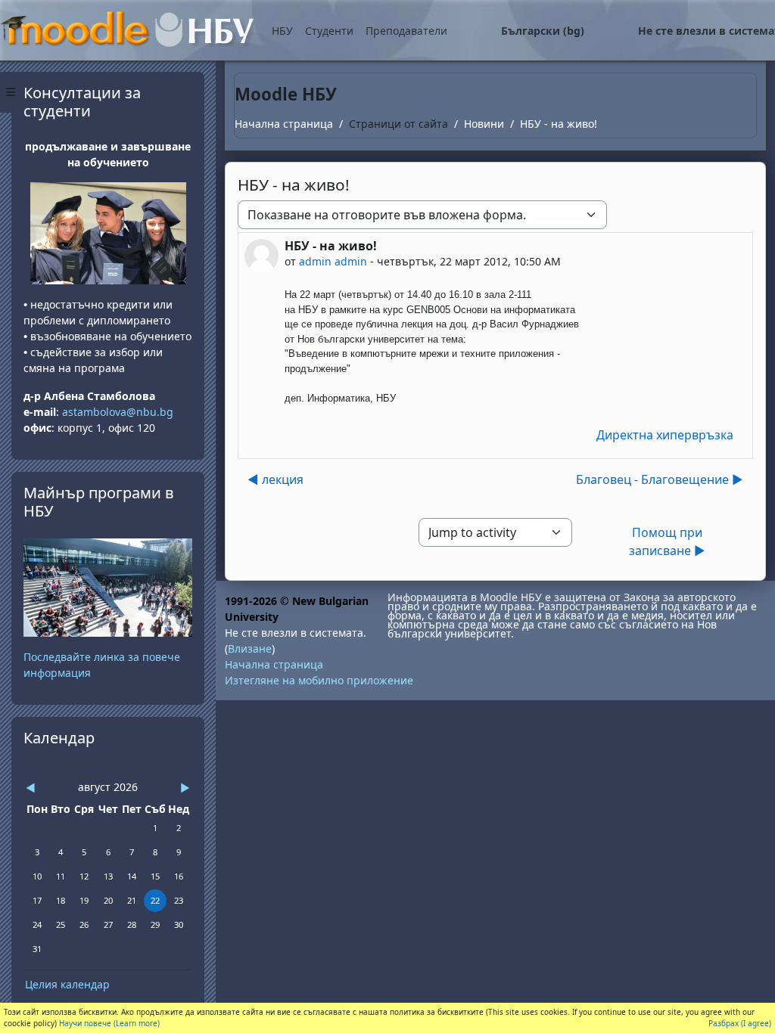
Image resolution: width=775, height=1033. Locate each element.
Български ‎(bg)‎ (542, 30)
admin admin (333, 261)
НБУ (282, 30)
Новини (484, 123)
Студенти (329, 30)
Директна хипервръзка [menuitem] (664, 435)
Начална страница (284, 123)
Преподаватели (406, 30)
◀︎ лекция (275, 479)
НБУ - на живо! (558, 123)
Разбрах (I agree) (739, 1023)
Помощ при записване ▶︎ (667, 541)
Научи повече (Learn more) (109, 1023)
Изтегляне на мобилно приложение (319, 680)
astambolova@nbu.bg (119, 412)
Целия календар (67, 984)
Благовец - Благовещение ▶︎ (659, 479)
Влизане (250, 648)
